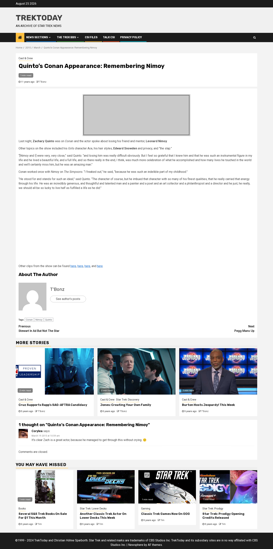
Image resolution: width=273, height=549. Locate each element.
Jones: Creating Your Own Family (125, 405)
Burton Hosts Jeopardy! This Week (208, 405)
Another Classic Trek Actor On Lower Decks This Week (103, 515)
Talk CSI (109, 37)
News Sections (37, 37)
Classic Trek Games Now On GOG (165, 514)
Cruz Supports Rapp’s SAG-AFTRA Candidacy (53, 405)
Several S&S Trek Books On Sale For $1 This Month (43, 515)
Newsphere (135, 545)
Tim (40, 524)
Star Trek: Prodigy (212, 508)
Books (22, 508)
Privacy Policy (131, 37)
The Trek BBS (66, 37)
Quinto (48, 319)
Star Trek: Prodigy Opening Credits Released (223, 515)
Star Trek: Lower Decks (93, 508)
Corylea (37, 431)
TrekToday (39, 17)
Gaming (145, 508)
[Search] (254, 37)
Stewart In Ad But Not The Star (39, 329)
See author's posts (68, 299)
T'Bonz (42, 82)
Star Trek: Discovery (127, 399)
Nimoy (38, 319)
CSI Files (91, 37)
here (73, 266)
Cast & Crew (26, 58)
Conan (29, 319)
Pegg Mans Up (244, 329)
